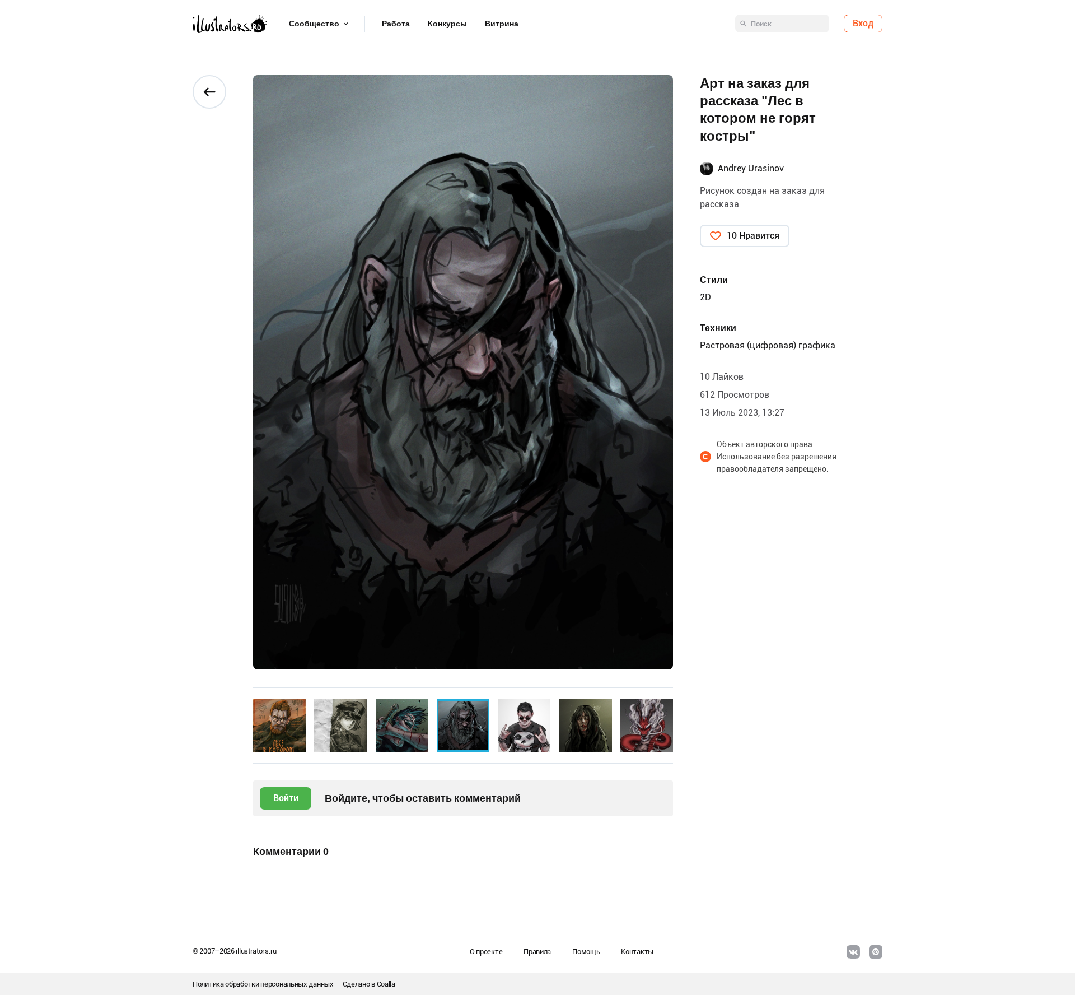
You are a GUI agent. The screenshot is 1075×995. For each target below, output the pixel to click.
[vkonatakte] (853, 952)
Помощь (586, 951)
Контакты (637, 951)
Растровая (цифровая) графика (767, 345)
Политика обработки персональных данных (263, 984)
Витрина (501, 24)
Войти (285, 798)
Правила (537, 951)
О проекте (486, 951)
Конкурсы (447, 24)
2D (705, 297)
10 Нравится (753, 235)
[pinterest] (875, 952)
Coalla (386, 984)
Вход (863, 23)
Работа (396, 24)
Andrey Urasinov (751, 168)
